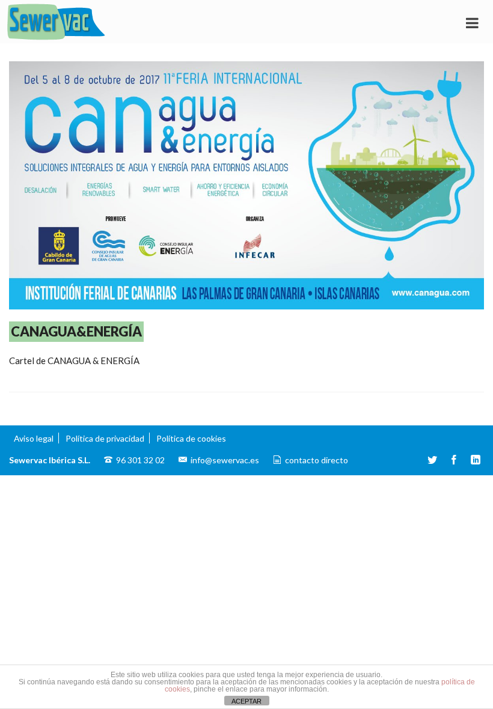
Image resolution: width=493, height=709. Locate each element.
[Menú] (472, 22)
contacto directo (316, 460)
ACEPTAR (246, 701)
